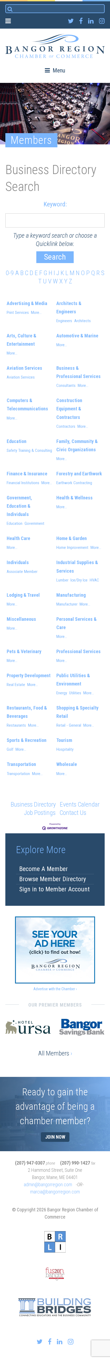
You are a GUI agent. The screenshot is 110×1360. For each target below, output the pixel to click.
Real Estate (16, 684)
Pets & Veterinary (24, 651)
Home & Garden (71, 538)
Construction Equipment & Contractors (69, 409)
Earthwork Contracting (74, 482)
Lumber (62, 580)
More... (36, 312)
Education (16, 441)
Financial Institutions (23, 482)
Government (34, 523)
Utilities (75, 693)
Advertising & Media (27, 303)
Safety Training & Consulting (29, 450)
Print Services (18, 312)
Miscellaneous (21, 619)
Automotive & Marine (77, 335)
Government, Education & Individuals (19, 506)
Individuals (18, 562)
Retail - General (68, 725)
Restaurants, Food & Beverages (27, 712)
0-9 (10, 273)
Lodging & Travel (23, 595)
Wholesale (66, 764)
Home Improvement (72, 547)
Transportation (21, 764)
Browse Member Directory (52, 879)
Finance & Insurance (27, 473)
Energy (61, 693)
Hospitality (64, 749)
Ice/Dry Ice (79, 580)
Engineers (64, 320)
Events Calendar (80, 804)
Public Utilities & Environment (73, 680)
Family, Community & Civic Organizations (77, 445)
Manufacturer (66, 604)
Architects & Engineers (68, 307)
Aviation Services (24, 368)
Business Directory (33, 804)
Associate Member (22, 571)
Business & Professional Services (78, 372)
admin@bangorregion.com (48, 1184)
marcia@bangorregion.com (55, 1192)
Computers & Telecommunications (27, 404)
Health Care (18, 538)
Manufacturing (71, 595)
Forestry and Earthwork (79, 473)
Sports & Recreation (26, 740)
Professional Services (78, 651)
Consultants (66, 385)
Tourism (64, 740)
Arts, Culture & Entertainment (21, 340)
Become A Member (43, 869)
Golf (10, 749)
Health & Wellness (74, 497)
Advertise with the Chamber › (55, 989)
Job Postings (40, 812)
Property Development (28, 675)
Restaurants (16, 725)
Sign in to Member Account (54, 889)
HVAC (94, 580)
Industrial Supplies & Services (77, 566)
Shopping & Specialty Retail (77, 712)
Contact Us (73, 812)
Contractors (65, 426)
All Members (55, 1053)
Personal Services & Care (76, 623)
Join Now (55, 1137)
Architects (82, 320)
